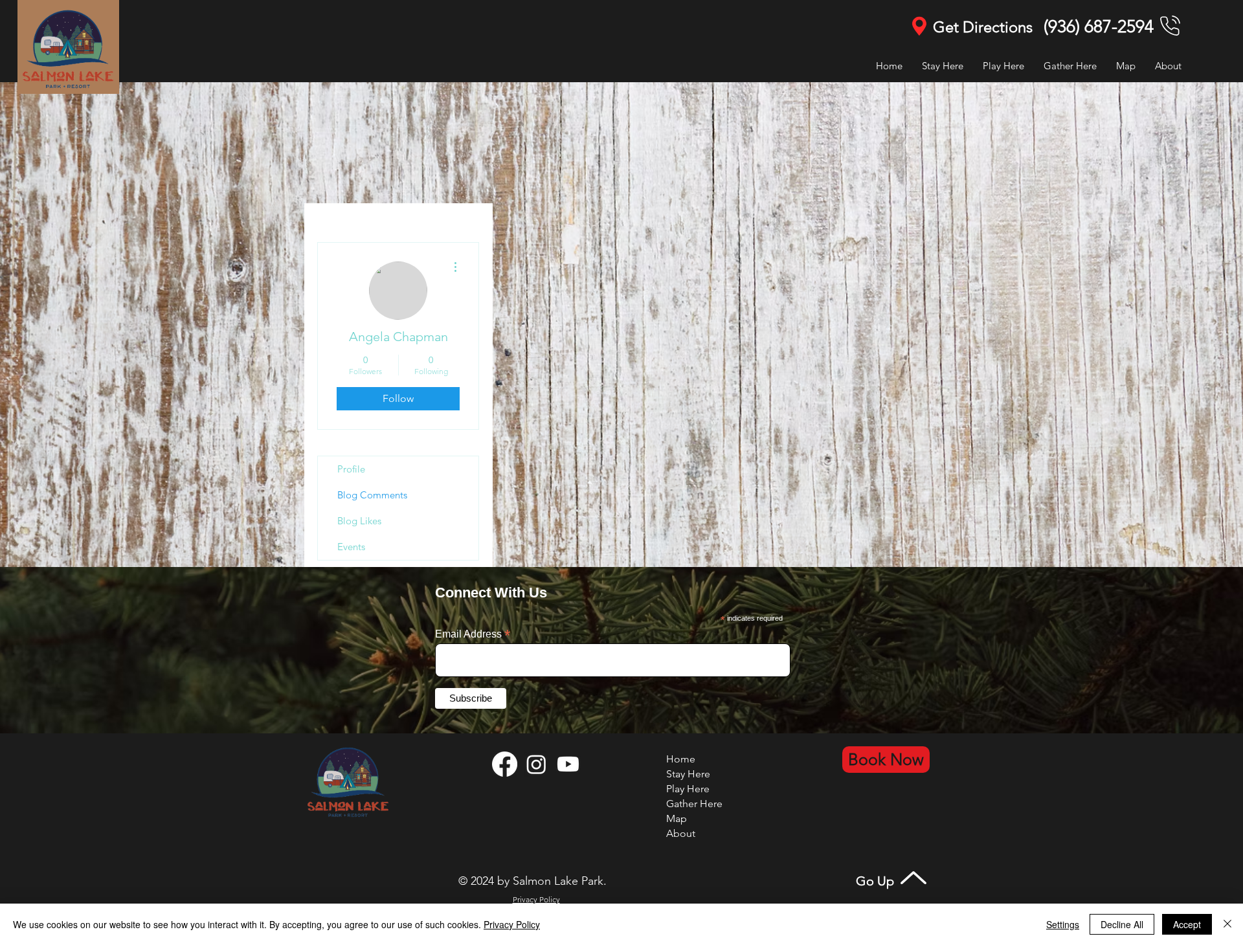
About (680, 833)
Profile (351, 469)
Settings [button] (1062, 924)
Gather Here (694, 803)
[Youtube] (568, 764)
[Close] (1227, 924)
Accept (1187, 924)
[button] (1003, 65)
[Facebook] (504, 764)
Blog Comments (372, 495)
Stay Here (688, 774)
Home (680, 759)
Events (351, 546)
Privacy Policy (512, 924)
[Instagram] (536, 764)
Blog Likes (359, 521)
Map (676, 818)
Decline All (1122, 924)
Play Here (688, 789)
